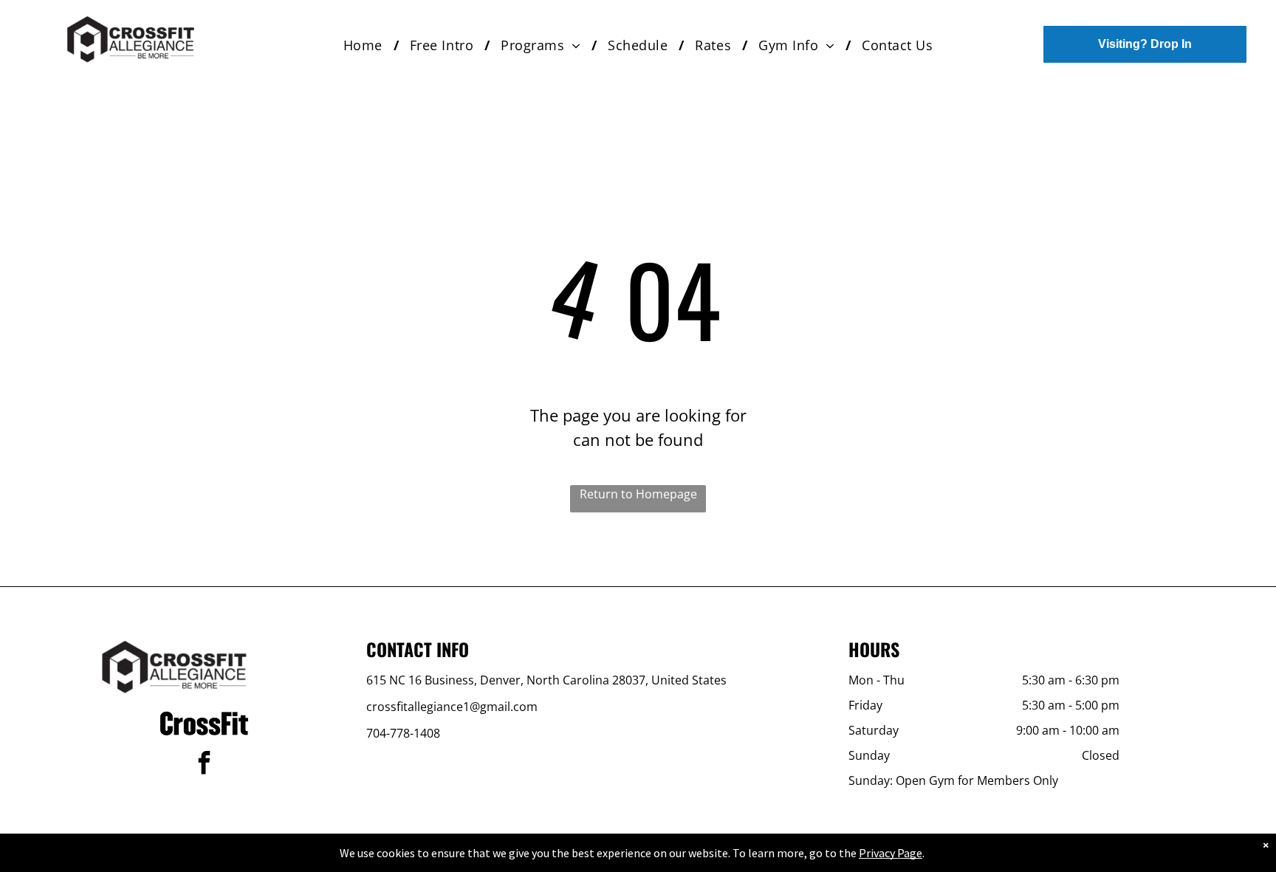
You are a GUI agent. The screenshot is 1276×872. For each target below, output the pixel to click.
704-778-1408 (403, 733)
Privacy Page (890, 852)
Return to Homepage (638, 494)
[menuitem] (365, 45)
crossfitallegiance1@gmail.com (452, 706)
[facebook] (204, 764)
